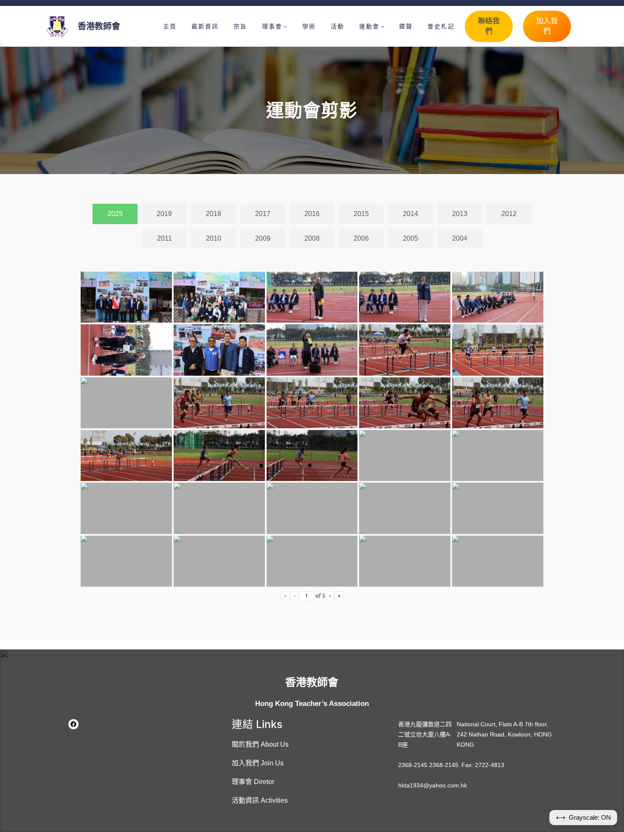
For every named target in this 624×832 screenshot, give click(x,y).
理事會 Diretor (253, 781)
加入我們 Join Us (258, 763)
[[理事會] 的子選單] (285, 26)
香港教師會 (99, 26)
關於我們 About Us (260, 744)
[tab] (115, 214)
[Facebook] (73, 724)
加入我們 (547, 26)
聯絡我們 (489, 26)
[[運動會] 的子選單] (382, 26)
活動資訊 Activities (260, 800)
